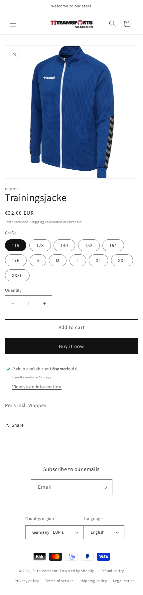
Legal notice (123, 580)
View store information (37, 387)
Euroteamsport (46, 570)
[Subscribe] (104, 487)
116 (15, 245)
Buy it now (71, 346)
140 (64, 245)
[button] (13, 23)
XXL (122, 260)
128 (40, 245)
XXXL (17, 275)
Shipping (37, 222)
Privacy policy (27, 580)
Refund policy (112, 570)
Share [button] (18, 425)
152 (89, 245)
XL (98, 260)
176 (16, 260)
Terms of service (59, 580)
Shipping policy (93, 580)
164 (113, 245)
